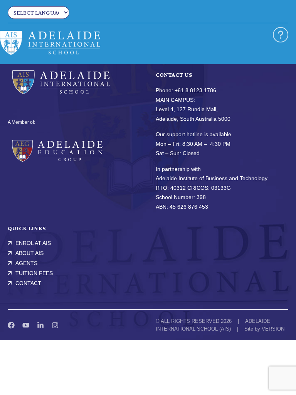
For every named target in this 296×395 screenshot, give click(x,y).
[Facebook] (11, 325)
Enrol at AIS (33, 243)
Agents (26, 263)
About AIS (29, 253)
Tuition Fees (34, 273)
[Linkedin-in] (40, 325)
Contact (28, 283)
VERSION (273, 329)
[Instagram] (55, 325)
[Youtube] (25, 325)
